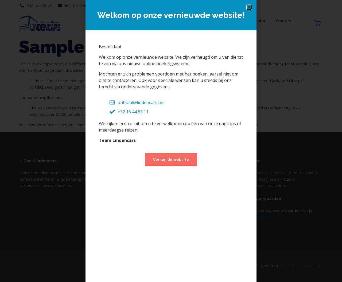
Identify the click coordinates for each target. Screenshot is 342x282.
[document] (171, 141)
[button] (249, 7)
